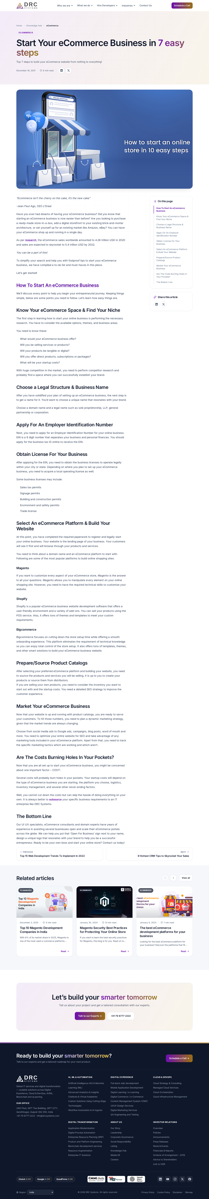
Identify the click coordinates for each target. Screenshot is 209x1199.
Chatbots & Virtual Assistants (82, 1096)
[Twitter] (182, 1179)
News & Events (160, 1146)
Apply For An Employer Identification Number (167, 234)
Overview (158, 1128)
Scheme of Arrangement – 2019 (169, 1155)
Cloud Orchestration (163, 1092)
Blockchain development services (85, 1146)
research (30, 240)
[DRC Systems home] (26, 5)
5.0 (63, 1179)
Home (19, 25)
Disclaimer (177, 1192)
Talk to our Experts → (90, 1015)
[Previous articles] (165, 878)
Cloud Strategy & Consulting (167, 1083)
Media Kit (115, 1155)
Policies (157, 1132)
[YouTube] (168, 1179)
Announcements (161, 1137)
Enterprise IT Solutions (79, 1155)
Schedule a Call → (179, 1058)
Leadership (116, 1132)
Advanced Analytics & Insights (83, 1092)
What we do (83, 5)
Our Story (115, 1128)
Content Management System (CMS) (129, 1101)
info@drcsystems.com (48, 1115)
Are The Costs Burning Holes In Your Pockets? (171, 275)
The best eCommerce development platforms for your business (162, 932)
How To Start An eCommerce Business (57, 285)
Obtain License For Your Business (168, 242)
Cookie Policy (163, 1192)
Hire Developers (106, 5)
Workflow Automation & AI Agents (85, 1110)
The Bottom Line (164, 282)
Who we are (63, 5)
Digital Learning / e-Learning (125, 1092)
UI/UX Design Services (122, 1105)
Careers (114, 1159)
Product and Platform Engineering (85, 1141)
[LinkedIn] (160, 1179)
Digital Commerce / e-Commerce (127, 1096)
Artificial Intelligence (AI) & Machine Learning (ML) (86, 1085)
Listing (114, 1146)
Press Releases (160, 1141)
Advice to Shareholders (165, 1159)
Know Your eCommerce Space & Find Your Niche (172, 217)
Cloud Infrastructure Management (170, 1096)
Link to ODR (159, 1164)
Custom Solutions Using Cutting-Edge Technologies (87, 1103)
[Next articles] (173, 878)
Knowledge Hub (34, 25)
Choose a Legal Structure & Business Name (169, 226)
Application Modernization (81, 1128)
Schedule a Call (182, 5)
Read (63, 951)
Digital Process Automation (81, 1132)
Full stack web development (125, 1083)
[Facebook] (190, 1179)
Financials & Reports (163, 1150)
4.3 (42, 1179)
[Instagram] (175, 1179)
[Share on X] (68, 70)
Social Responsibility (121, 1141)
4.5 (24, 1179)
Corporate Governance (122, 1137)
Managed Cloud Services (165, 1087)
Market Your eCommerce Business (168, 267)
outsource (55, 799)
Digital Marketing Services (124, 1110)
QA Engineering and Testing (125, 1114)
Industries (127, 5)
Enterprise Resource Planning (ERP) (86, 1137)
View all (186, 878)
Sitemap (189, 1192)
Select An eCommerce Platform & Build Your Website (171, 250)
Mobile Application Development (127, 1087)
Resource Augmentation (80, 1150)
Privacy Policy (148, 1192)
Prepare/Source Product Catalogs (168, 258)
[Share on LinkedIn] (61, 70)
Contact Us (146, 5)
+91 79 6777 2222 (121, 1015)
